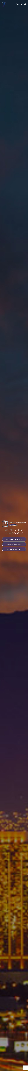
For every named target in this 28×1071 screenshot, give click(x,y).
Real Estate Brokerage (14, 539)
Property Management (14, 549)
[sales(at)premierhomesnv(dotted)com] (21, 4)
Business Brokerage (14, 544)
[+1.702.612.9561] (17, 4)
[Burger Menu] (25, 4)
